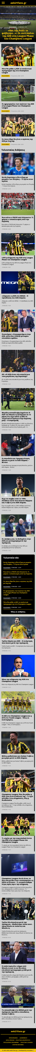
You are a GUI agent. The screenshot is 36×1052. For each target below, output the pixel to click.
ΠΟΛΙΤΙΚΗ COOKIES (27, 1042)
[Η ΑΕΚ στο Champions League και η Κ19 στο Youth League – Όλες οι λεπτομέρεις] (18, 702)
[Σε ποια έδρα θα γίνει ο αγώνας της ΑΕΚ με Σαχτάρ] (18, 125)
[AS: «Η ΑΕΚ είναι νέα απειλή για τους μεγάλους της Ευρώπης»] (18, 361)
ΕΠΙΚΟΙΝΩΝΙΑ (13, 1038)
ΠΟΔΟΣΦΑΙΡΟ (5, 76)
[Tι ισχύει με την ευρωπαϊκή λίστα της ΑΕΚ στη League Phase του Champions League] (18, 825)
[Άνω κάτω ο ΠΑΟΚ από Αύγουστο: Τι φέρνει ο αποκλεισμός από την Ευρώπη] (18, 204)
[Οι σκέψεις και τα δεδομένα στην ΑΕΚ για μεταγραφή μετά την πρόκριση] (18, 525)
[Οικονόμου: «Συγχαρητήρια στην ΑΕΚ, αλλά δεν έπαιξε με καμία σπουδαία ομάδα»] (18, 321)
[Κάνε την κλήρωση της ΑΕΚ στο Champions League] (18, 666)
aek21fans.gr (18, 1031)
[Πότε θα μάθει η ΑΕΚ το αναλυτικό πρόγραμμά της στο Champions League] (18, 55)
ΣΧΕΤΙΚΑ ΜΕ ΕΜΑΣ (18, 1044)
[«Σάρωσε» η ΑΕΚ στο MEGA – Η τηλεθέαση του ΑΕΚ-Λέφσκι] (18, 282)
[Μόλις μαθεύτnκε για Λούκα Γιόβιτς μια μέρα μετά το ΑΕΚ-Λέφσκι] (18, 743)
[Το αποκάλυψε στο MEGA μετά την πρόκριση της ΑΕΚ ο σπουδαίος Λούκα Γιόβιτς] (18, 997)
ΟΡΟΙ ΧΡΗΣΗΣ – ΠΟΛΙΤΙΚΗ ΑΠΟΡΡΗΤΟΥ (18, 1040)
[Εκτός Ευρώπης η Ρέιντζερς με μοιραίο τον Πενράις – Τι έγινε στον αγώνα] (18, 164)
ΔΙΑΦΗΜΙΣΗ (23, 1038)
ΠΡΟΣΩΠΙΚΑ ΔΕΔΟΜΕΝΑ (11, 1042)
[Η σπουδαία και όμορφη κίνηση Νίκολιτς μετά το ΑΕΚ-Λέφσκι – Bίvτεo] (18, 445)
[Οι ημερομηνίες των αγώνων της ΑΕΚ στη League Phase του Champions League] (18, 90)
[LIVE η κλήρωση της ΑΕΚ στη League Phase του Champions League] (18, 244)
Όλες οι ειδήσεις (18, 612)
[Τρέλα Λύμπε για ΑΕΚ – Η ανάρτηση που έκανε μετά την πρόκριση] (18, 627)
